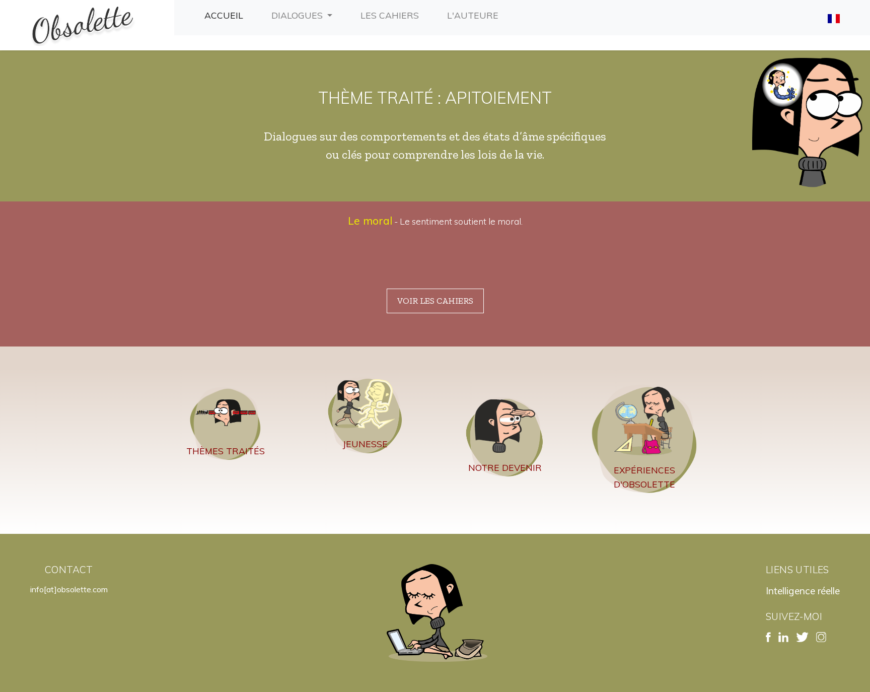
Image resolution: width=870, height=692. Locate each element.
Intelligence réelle (803, 591)
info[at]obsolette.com (69, 589)
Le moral (370, 220)
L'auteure (474, 15)
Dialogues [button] (298, 15)
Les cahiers (391, 15)
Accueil (225, 15)
